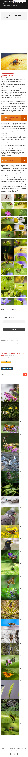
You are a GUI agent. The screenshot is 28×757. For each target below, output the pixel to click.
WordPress (7, 750)
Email (4, 319)
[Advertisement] (14, 38)
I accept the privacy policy (10, 324)
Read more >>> (14, 357)
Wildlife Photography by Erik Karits (11, 3)
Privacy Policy (23, 750)
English (17, 1)
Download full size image (7, 75)
